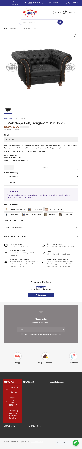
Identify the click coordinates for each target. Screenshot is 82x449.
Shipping (6, 129)
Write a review (41, 295)
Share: (6, 220)
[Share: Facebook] (11, 220)
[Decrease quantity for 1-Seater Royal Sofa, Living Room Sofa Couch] (6, 167)
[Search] (60, 22)
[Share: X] (15, 220)
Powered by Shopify (37, 442)
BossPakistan (9, 119)
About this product (13, 227)
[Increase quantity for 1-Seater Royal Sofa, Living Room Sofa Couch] (11, 167)
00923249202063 (19, 158)
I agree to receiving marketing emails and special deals (43, 334)
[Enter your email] (63, 329)
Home (6, 28)
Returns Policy (13, 177)
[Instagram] (72, 441)
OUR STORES (72, 3)
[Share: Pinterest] (18, 220)
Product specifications (15, 236)
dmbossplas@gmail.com (20, 160)
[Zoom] (74, 35)
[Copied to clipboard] (21, 220)
